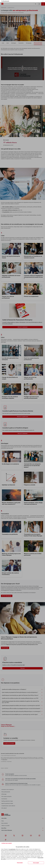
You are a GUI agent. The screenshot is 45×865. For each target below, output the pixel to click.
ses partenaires (12, 849)
